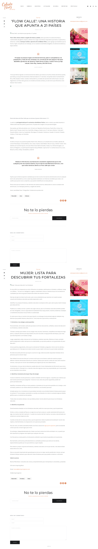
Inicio (22, 6)
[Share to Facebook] (61, 200)
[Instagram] (93, 6)
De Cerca (55, 6)
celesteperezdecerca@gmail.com (78, 21)
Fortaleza (22, 478)
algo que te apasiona (50, 425)
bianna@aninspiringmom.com (22, 469)
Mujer (29, 478)
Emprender (14, 478)
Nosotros (37, 6)
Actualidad (47, 6)
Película (27, 195)
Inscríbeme (59, 218)
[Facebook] (87, 6)
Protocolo (74, 6)
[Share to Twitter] (63, 200)
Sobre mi (29, 6)
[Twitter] (90, 6)
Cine (21, 195)
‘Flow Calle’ (13, 195)
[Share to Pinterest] (65, 200)
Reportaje (65, 6)
